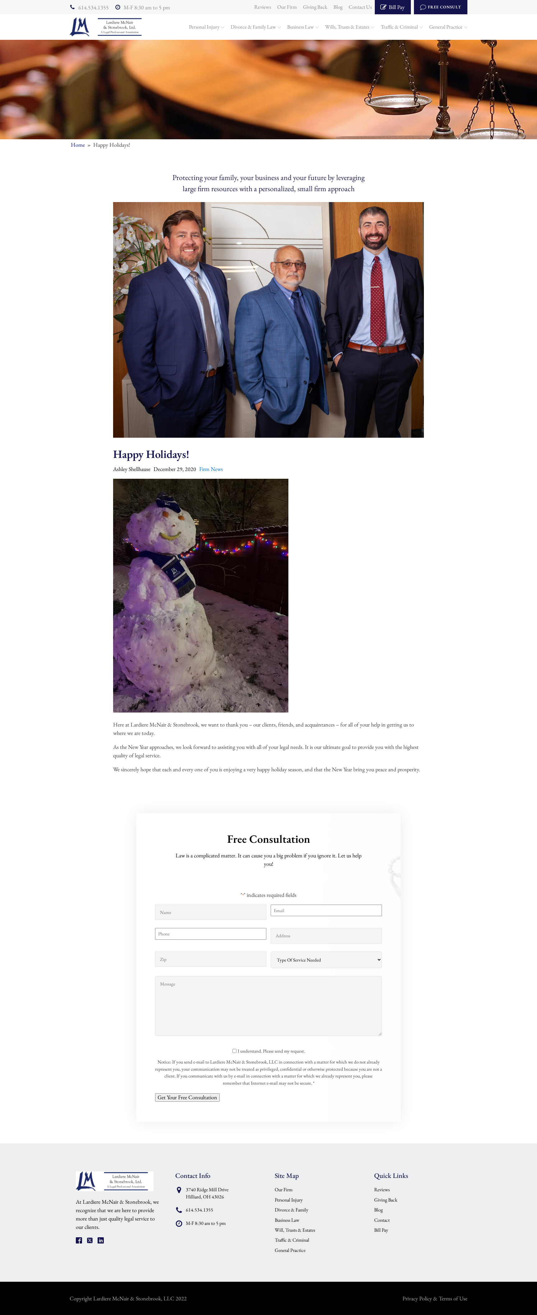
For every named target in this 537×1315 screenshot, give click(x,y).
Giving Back (315, 6)
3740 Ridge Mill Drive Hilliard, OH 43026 (207, 1193)
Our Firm (287, 6)
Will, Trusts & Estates (295, 1230)
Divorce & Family (291, 1210)
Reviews (262, 6)
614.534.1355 (93, 7)
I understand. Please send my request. (271, 1051)
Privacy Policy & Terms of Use (434, 1298)
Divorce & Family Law (253, 26)
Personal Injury (204, 26)
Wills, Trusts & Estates (347, 26)
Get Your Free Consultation (187, 1097)
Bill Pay (381, 1230)
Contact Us (360, 6)
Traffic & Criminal (399, 26)
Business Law (300, 26)
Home (78, 144)
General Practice (445, 26)
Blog (337, 6)
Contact (382, 1220)
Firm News (211, 469)
